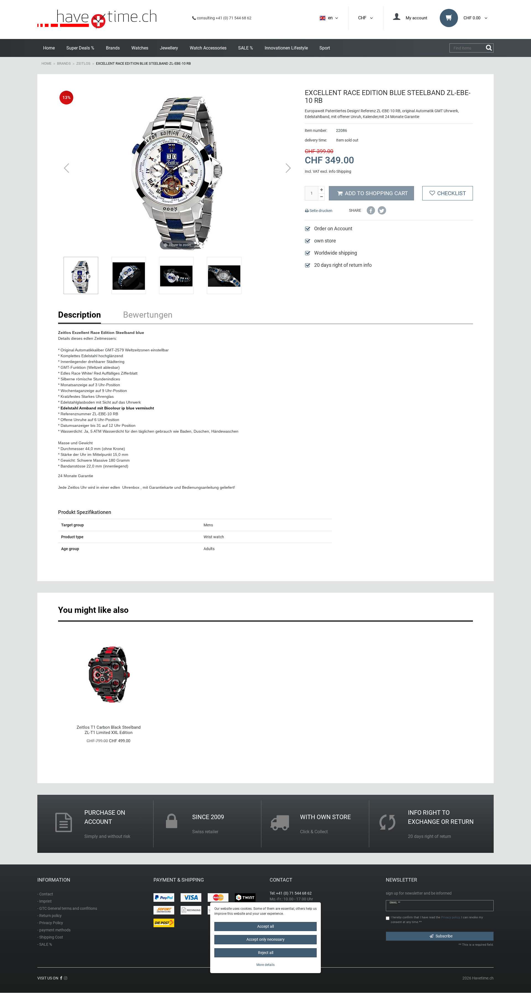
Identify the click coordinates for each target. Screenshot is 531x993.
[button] (371, 210)
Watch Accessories (208, 48)
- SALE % (44, 944)
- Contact (45, 894)
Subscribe (444, 936)
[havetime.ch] (96, 19)
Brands (113, 48)
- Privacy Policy (50, 923)
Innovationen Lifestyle (286, 48)
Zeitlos (83, 63)
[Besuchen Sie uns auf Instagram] (65, 978)
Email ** (395, 902)
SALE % (245, 48)
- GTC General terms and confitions (67, 908)
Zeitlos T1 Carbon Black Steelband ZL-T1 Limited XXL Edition (108, 730)
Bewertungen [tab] (148, 315)
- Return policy (49, 915)
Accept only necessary (265, 939)
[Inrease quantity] (321, 190)
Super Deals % (80, 48)
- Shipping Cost (50, 937)
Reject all (265, 952)
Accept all (265, 926)
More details (265, 965)
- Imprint (44, 901)
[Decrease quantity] (321, 197)
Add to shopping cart (376, 193)
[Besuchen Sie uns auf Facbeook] (61, 978)
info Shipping (340, 171)
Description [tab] (79, 315)
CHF (363, 17)
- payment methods (54, 930)
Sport (324, 48)
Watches (139, 48)
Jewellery (169, 48)
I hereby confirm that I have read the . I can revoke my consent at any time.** (437, 920)
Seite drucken (320, 210)
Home (49, 48)
